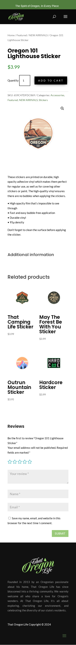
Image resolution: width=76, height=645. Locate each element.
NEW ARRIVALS (38, 35)
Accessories (57, 95)
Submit (60, 533)
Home (11, 35)
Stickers (43, 100)
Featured (22, 35)
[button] (62, 108)
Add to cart (50, 80)
